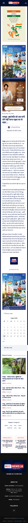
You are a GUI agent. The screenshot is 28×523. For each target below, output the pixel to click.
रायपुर (9, 111)
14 (17, 330)
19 (11, 333)
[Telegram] (15, 135)
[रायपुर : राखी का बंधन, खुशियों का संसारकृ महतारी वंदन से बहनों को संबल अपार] (14, 366)
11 (7, 330)
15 (21, 330)
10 (4, 330)
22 (21, 333)
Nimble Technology (19, 518)
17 (4, 333)
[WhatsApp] (19, 135)
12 (11, 330)
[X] (12, 135)
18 (7, 333)
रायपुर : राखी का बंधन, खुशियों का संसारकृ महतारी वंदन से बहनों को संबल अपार (12, 379)
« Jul (3, 341)
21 (17, 333)
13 (14, 330)
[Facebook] (8, 135)
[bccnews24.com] (9, 127)
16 (24, 330)
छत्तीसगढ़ (4, 111)
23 (24, 333)
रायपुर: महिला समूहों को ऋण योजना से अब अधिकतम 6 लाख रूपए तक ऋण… (20, 447)
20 (14, 333)
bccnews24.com (16, 127)
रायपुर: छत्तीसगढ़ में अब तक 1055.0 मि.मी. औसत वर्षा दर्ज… (7, 446)
